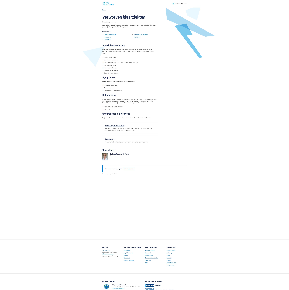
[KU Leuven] (149, 285)
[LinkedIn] (117, 256)
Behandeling (108, 39)
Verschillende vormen (110, 34)
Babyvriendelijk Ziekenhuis (118, 288)
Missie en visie (149, 255)
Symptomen (108, 37)
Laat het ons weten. (129, 169)
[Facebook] (112, 256)
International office (171, 262)
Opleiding (169, 253)
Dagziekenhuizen (128, 253)
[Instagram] (115, 256)
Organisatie (148, 253)
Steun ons (148, 260)
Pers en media (170, 265)
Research (169, 258)
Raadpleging (127, 250)
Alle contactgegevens (107, 254)
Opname (126, 255)
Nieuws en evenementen (151, 258)
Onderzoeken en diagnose (141, 34)
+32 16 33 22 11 (106, 250)
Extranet (169, 260)
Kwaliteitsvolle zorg (150, 250)
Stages (168, 255)
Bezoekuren (127, 258)
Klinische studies (171, 250)
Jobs (146, 262)
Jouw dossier (177, 3)
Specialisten (137, 37)
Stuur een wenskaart (129, 260)
